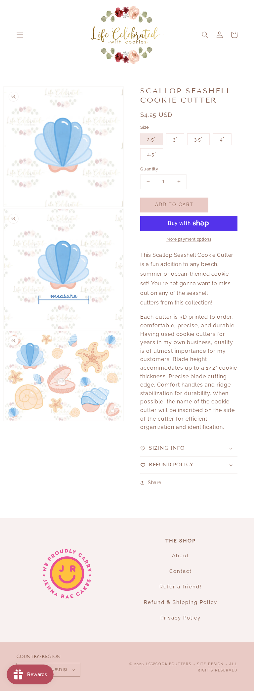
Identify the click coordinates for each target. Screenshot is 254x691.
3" (175, 139)
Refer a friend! (180, 587)
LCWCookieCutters (168, 664)
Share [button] (154, 482)
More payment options (188, 239)
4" (222, 139)
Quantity (149, 168)
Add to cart (174, 204)
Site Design (210, 664)
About (180, 556)
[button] (20, 34)
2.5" (151, 139)
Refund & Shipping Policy (180, 602)
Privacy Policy (180, 618)
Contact (180, 571)
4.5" (151, 154)
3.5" (198, 139)
